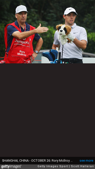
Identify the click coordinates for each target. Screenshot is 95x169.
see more (86, 160)
